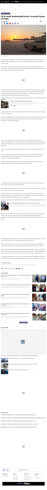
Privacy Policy (5, 475)
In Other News (4, 273)
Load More (23, 322)
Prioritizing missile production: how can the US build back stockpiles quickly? (21, 358)
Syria (16, 66)
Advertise (26, 475)
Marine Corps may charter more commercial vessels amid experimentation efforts (18, 427)
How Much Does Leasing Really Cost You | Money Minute (18, 369)
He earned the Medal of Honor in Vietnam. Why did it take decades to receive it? (18, 414)
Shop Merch (15, 479)
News (20, 1)
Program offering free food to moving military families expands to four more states (16, 304)
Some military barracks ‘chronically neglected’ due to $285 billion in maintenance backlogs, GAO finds (23, 417)
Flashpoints (31, 1)
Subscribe (15, 475)
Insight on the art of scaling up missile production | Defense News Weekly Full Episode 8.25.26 (19, 355)
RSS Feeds (15, 478)
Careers (36, 476)
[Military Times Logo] (14, 1)
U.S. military (6, 59)
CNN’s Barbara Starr (11, 118)
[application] (23, 341)
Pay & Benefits (25, 1)
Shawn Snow (5, 21)
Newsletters (15, 476)
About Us (37, 475)
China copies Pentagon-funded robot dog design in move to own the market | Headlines (23, 364)
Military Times (5, 13)
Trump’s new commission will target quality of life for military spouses (16, 284)
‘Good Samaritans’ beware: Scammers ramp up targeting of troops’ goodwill (15, 294)
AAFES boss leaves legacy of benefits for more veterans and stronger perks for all (16, 275)
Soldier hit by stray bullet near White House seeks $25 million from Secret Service (15, 314)
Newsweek (3, 111)
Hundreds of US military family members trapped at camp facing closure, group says (19, 424)
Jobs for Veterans (38, 478)
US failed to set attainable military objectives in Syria (20, 101)
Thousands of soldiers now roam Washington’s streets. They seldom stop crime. (18, 421)
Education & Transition (38, 1)
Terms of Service (5, 476)
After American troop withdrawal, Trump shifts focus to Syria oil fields (24, 203)
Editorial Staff (26, 479)
